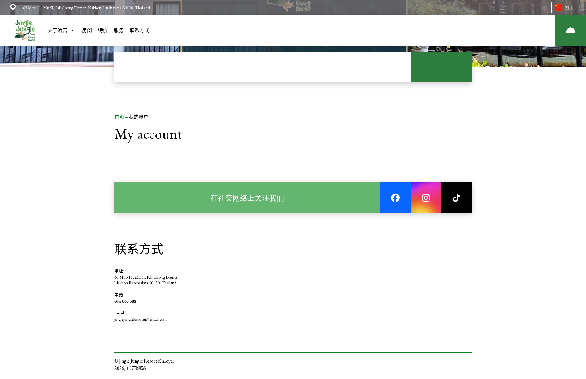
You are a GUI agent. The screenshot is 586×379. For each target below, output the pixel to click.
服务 (119, 30)
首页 (119, 117)
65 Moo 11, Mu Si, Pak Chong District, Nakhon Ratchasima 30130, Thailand (146, 279)
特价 (103, 30)
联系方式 (139, 30)
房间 (87, 30)
